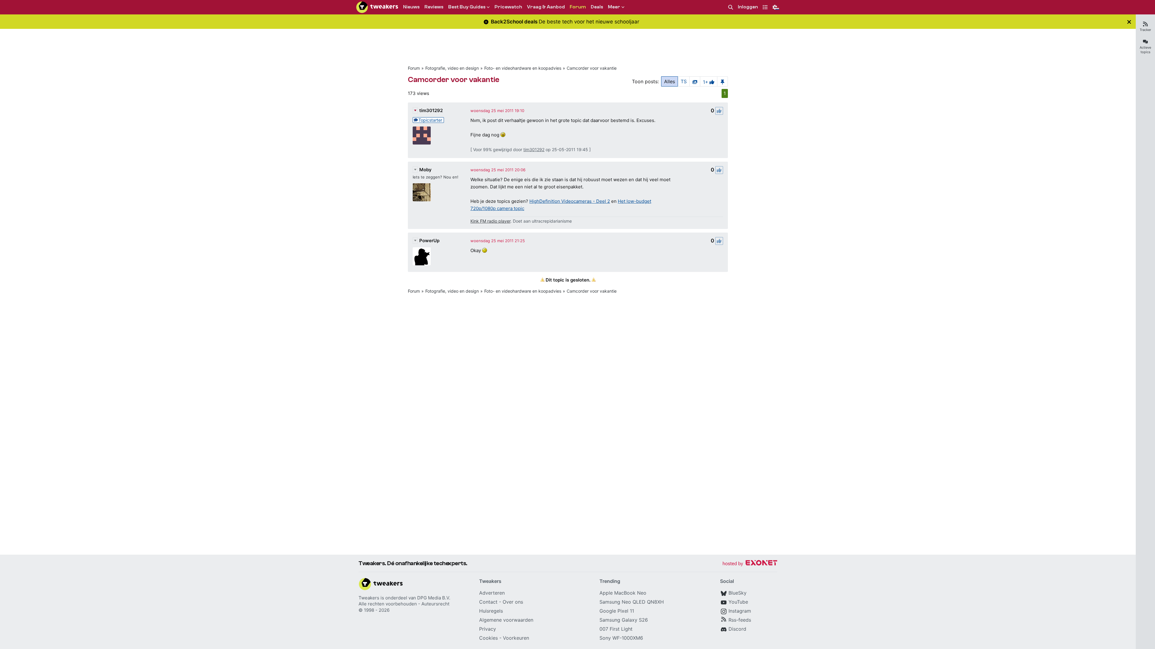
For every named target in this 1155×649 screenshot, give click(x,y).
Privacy (487, 629)
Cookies (488, 638)
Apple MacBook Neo (622, 593)
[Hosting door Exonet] (749, 564)
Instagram (739, 611)
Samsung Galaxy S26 (623, 620)
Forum (414, 68)
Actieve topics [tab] (1145, 49)
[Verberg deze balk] (1129, 22)
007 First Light (616, 629)
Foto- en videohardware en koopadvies (522, 68)
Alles (669, 81)
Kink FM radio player (490, 221)
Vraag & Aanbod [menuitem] (546, 7)
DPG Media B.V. (433, 598)
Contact (488, 602)
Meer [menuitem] (614, 7)
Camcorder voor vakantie (592, 68)
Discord (737, 629)
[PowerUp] (422, 256)
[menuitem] (730, 7)
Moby (425, 169)
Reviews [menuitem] (433, 7)
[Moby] (422, 192)
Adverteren (492, 593)
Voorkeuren (516, 638)
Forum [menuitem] (578, 7)
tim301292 (431, 110)
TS (684, 81)
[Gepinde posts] (722, 81)
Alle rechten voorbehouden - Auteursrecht (404, 604)
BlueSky (737, 593)
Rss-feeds (739, 620)
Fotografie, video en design (452, 68)
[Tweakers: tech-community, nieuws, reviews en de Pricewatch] (377, 7)
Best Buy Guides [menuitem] (466, 7)
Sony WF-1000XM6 (621, 638)
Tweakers (369, 598)
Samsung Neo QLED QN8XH (631, 602)
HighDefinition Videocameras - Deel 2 (569, 201)
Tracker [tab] (1145, 30)
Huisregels (491, 611)
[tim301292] (422, 135)
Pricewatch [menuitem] (508, 7)
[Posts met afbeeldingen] (695, 81)
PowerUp (429, 240)
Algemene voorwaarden (506, 620)
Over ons (513, 602)
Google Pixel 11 (616, 611)
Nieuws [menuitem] (411, 7)
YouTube (738, 602)
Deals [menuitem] (597, 7)
